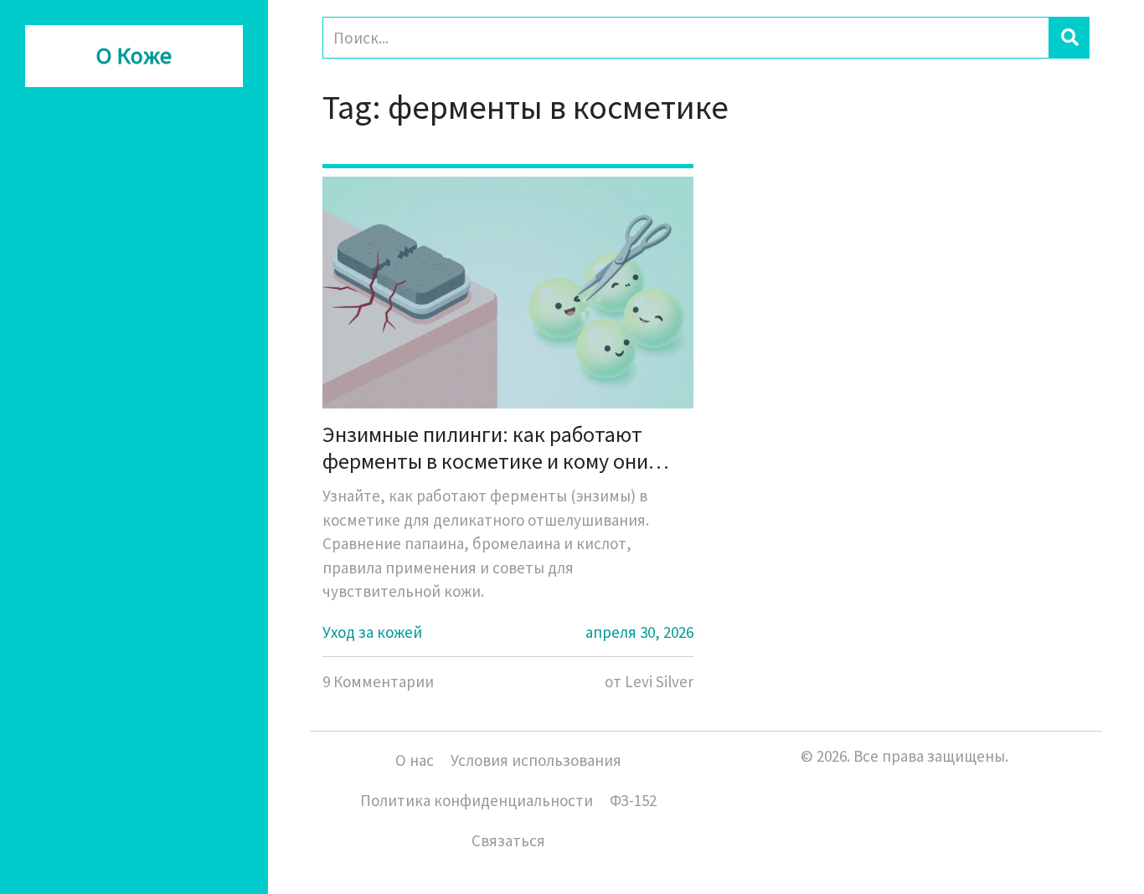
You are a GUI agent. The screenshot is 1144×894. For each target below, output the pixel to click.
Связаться (508, 840)
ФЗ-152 (633, 800)
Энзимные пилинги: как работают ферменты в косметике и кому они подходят (485, 447)
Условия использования (536, 760)
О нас (414, 760)
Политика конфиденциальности (476, 800)
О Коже (134, 56)
